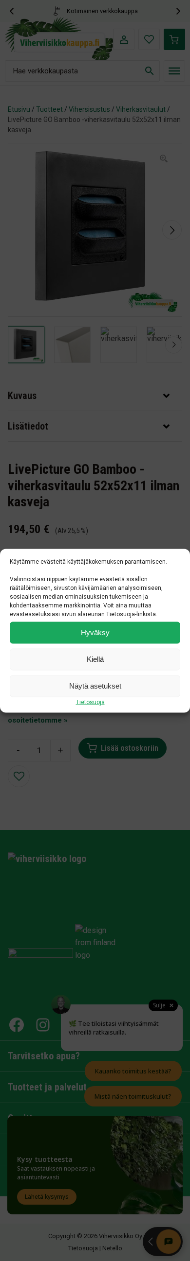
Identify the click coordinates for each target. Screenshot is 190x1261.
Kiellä (95, 659)
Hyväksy (95, 632)
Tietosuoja (90, 701)
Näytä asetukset (95, 686)
